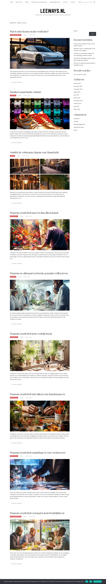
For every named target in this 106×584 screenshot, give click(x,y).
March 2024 (77, 109)
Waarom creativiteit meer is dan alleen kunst (34, 212)
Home (11, 2)
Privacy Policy (97, 581)
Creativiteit (19, 2)
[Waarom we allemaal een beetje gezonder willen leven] (40, 295)
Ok (86, 581)
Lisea (24, 35)
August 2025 (77, 92)
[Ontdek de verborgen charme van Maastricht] (40, 174)
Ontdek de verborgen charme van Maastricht (34, 152)
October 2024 (77, 103)
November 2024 (78, 100)
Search (75, 31)
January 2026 (77, 83)
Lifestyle (65, 2)
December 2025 (78, 86)
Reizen (27, 2)
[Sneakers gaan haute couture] (40, 113)
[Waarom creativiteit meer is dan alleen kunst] (40, 234)
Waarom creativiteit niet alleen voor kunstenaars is (37, 394)
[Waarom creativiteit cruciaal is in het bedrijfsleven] (40, 535)
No (91, 581)
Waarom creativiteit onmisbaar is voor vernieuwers (37, 452)
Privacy (80, 2)
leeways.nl (53, 11)
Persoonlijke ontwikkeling (39, 2)
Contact (72, 2)
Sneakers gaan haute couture (25, 92)
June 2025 (76, 95)
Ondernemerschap (55, 2)
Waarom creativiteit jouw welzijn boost (31, 333)
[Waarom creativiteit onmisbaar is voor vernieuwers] (40, 474)
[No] (104, 581)
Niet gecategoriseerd (79, 124)
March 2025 (77, 98)
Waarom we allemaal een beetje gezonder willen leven (39, 273)
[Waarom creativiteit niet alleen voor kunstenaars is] (40, 416)
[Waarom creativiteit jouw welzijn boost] (40, 355)
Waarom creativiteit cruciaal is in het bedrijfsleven (37, 513)
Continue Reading (16, 82)
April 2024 (76, 106)
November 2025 (78, 89)
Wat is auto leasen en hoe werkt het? (29, 31)
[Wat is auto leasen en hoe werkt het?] (40, 53)
